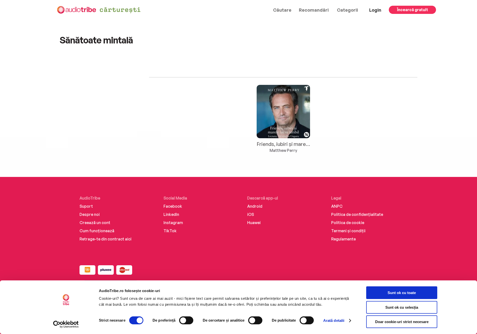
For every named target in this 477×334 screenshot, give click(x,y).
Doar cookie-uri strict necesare (402, 322)
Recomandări (314, 10)
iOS (250, 214)
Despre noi (90, 214)
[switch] (186, 320)
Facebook (172, 206)
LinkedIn (171, 214)
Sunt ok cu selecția (401, 307)
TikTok (170, 230)
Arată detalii (333, 320)
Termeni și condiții (348, 230)
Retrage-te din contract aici (105, 238)
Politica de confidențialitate (357, 214)
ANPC (337, 206)
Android (254, 206)
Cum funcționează (97, 230)
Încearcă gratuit (412, 9)
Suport (86, 206)
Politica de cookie (347, 222)
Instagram (173, 222)
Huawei (254, 222)
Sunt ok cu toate (402, 293)
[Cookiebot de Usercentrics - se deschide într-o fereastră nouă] (66, 324)
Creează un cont (95, 222)
